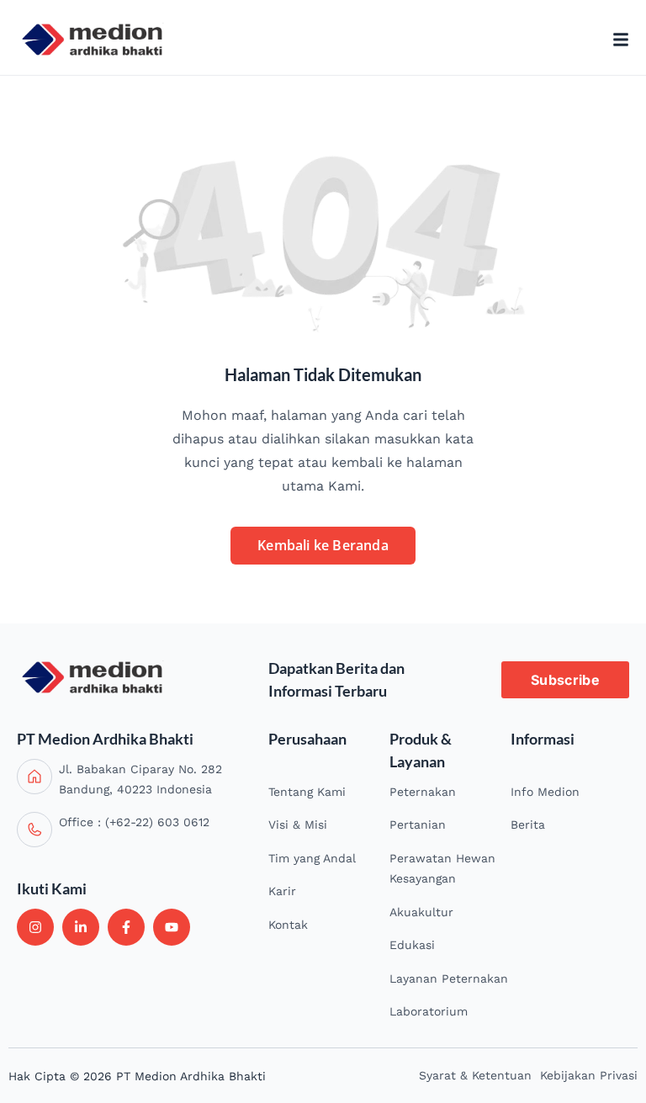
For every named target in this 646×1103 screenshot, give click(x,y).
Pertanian (417, 824)
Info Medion (545, 791)
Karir (282, 891)
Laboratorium (428, 1011)
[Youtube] (171, 927)
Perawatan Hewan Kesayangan (442, 868)
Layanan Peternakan (448, 978)
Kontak (288, 924)
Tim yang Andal (312, 858)
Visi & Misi (297, 824)
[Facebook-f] (126, 927)
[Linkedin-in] (80, 927)
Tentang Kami (307, 791)
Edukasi (412, 945)
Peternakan (422, 791)
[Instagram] (35, 927)
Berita (528, 824)
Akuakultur (421, 912)
